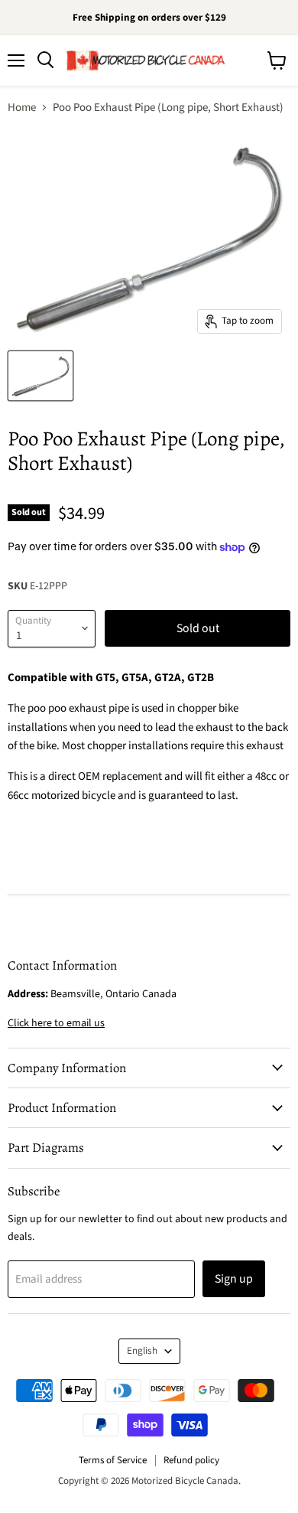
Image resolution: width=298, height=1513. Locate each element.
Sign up (234, 1278)
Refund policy (191, 1460)
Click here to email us (56, 1023)
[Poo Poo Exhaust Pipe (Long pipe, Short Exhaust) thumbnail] (40, 375)
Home (22, 107)
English (142, 1351)
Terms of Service (113, 1460)
